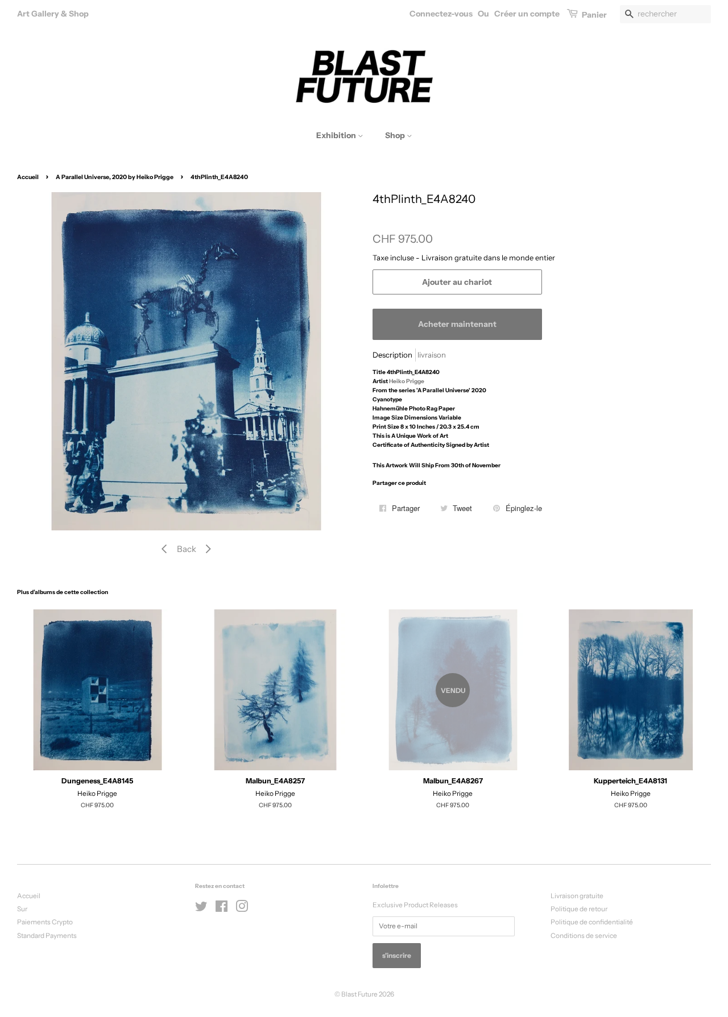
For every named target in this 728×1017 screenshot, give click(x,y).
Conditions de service (584, 935)
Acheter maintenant (457, 324)
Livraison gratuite (577, 895)
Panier (593, 15)
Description (392, 354)
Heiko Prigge (406, 381)
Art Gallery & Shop (53, 14)
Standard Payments (47, 935)
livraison (431, 354)
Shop (396, 135)
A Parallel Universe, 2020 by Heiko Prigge (114, 177)
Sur (22, 908)
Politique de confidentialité (592, 922)
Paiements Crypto (45, 922)
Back (186, 548)
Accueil (28, 177)
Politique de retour (579, 908)
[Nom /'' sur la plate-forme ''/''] (201, 908)
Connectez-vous (441, 14)
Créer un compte (527, 14)
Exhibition (337, 135)
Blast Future (359, 994)
